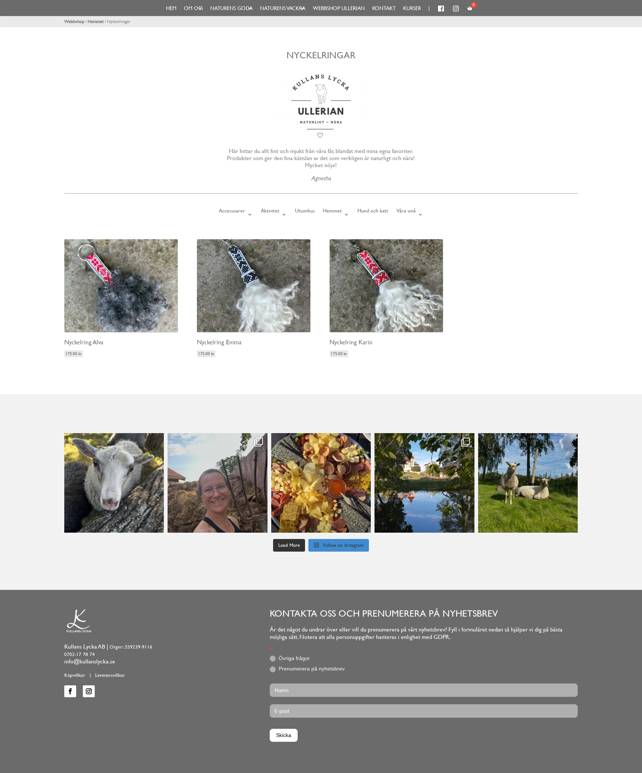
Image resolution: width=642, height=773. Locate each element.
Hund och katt (372, 211)
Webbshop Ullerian (339, 8)
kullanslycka (113, 440)
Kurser (412, 8)
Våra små (406, 211)
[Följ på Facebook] (70, 691)
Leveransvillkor (110, 675)
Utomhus (305, 211)
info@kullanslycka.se (89, 661)
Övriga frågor (293, 658)
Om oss (193, 8)
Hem (171, 8)
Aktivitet (270, 211)
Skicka (283, 735)
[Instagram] (156, 523)
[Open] (114, 483)
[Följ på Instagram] (89, 691)
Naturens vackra (282, 8)
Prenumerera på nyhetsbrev (311, 669)
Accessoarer (232, 211)
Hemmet (96, 21)
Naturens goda (231, 8)
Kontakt (384, 8)
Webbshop (74, 21)
